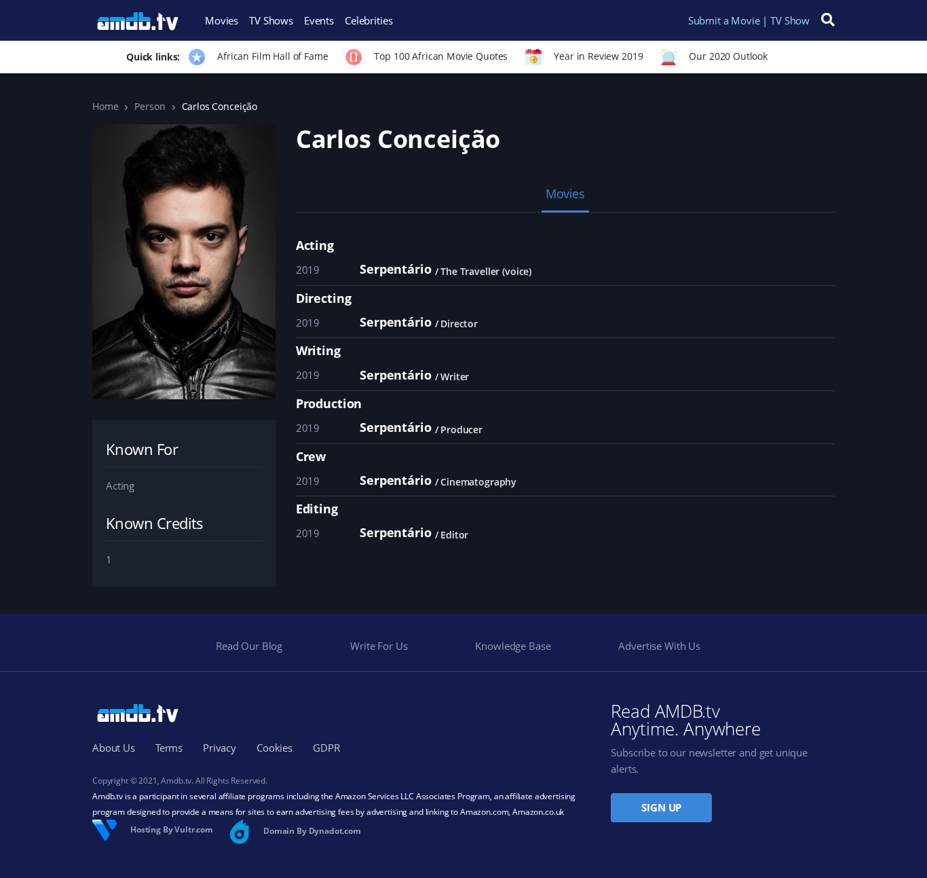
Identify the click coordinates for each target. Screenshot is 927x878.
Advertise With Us (659, 646)
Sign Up (661, 807)
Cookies (274, 747)
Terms (169, 747)
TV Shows (271, 20)
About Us (113, 747)
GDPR (326, 747)
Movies (221, 20)
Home (105, 106)
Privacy (219, 747)
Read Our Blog (249, 646)
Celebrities (368, 20)
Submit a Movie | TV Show (749, 20)
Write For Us (378, 646)
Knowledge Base (512, 646)
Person (149, 106)
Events (319, 20)
